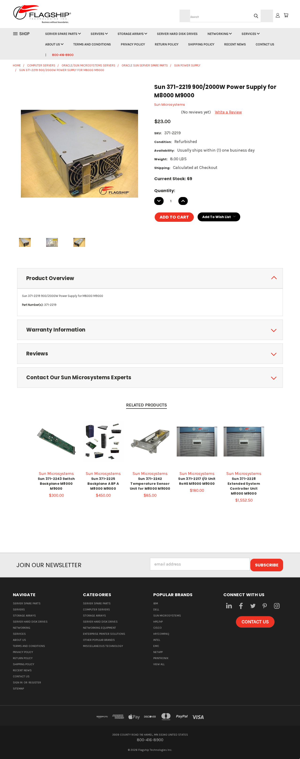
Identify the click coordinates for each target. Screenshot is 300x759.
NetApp (158, 652)
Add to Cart (56, 446)
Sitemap (18, 688)
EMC (156, 646)
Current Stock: (173, 179)
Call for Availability (103, 446)
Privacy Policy (133, 44)
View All (159, 664)
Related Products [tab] (146, 405)
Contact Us (265, 44)
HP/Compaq (161, 633)
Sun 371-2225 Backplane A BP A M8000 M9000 (103, 483)
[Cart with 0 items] (286, 15)
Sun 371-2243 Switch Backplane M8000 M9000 (56, 483)
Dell (156, 609)
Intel (156, 640)
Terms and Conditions (92, 44)
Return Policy (166, 44)
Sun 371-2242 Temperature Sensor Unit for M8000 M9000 (150, 483)
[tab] (150, 278)
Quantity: (164, 190)
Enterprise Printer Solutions (104, 633)
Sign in (18, 682)
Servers (98, 34)
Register (35, 682)
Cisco (157, 627)
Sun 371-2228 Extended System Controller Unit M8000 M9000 (244, 486)
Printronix (161, 658)
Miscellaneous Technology (103, 646)
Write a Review (228, 112)
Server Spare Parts (61, 34)
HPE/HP (158, 621)
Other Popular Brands (99, 640)
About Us (53, 44)
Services (249, 34)
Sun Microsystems (167, 615)
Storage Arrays (131, 34)
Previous (286, 744)
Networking (218, 34)
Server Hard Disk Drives (177, 34)
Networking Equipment (99, 627)
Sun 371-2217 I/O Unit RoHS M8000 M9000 (196, 481)
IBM (155, 603)
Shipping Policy (201, 44)
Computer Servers (96, 609)
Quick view (56, 435)
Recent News (235, 44)
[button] (255, 622)
